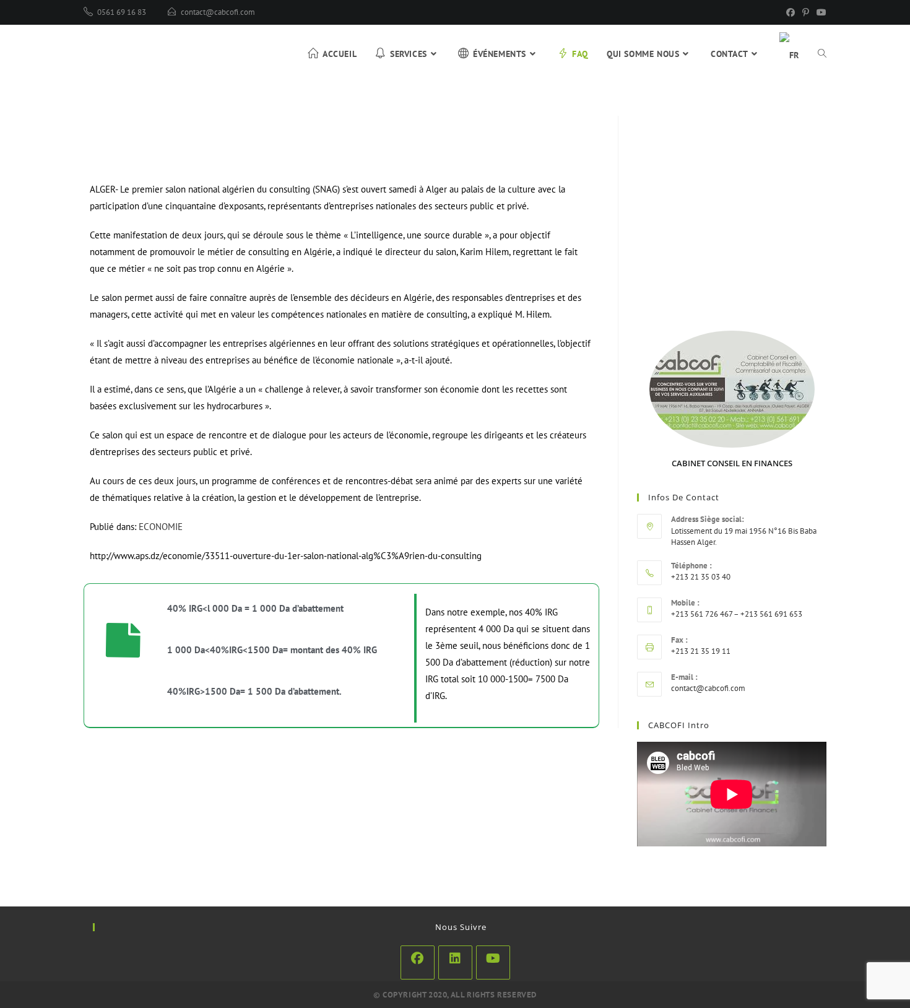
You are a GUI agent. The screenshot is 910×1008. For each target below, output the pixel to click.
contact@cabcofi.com (218, 12)
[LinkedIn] (455, 962)
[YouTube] (819, 12)
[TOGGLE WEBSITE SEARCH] (822, 54)
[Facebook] (790, 12)
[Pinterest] (806, 12)
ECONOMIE (161, 526)
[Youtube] (493, 962)
